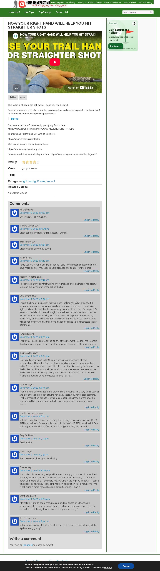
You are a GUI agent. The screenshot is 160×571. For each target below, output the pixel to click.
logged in (28, 545)
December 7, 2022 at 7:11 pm (34, 438)
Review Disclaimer (112, 2)
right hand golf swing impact (38, 181)
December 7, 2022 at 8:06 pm (35, 470)
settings (108, 567)
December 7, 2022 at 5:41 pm (34, 280)
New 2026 (14, 12)
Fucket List (62, 12)
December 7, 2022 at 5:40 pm (34, 261)
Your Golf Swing (145, 2)
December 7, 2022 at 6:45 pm (34, 388)
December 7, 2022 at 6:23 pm (35, 337)
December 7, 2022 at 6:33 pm (35, 356)
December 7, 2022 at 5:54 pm (34, 299)
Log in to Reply (91, 220)
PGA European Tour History (63, 2)
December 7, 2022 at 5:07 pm (34, 213)
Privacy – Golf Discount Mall (90, 2)
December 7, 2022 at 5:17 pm (34, 229)
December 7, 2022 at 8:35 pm (34, 521)
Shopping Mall (129, 2)
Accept (126, 566)
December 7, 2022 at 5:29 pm (34, 245)
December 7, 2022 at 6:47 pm (34, 416)
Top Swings (44, 12)
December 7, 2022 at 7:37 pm (34, 454)
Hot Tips (29, 12)
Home (15, 119)
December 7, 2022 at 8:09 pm (35, 499)
